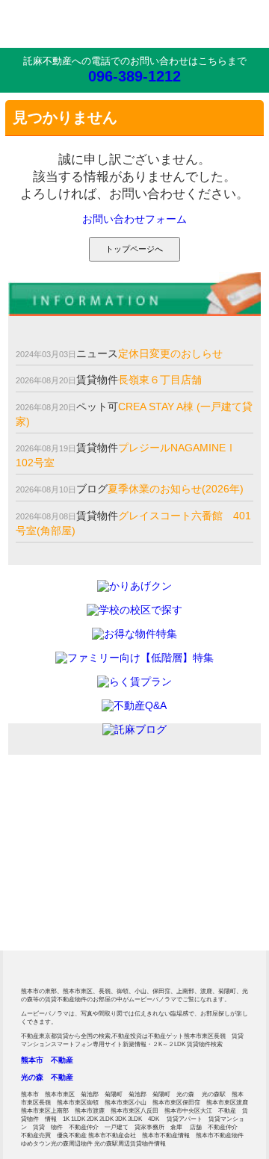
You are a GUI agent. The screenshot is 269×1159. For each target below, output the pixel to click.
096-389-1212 (134, 76)
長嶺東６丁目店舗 (160, 380)
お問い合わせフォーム (134, 219)
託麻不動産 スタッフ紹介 (199, 913)
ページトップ (235, 960)
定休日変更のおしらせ (170, 353)
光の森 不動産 (47, 1077)
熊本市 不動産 (47, 1060)
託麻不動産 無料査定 (69, 838)
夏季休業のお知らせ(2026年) (176, 489)
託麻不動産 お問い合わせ (199, 838)
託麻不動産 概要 (69, 913)
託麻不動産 (63, 23)
